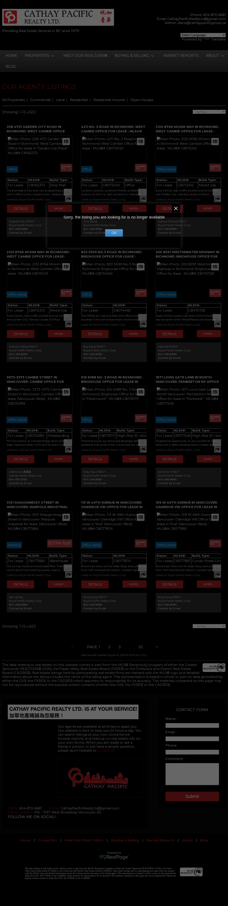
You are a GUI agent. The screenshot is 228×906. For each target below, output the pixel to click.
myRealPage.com (114, 857)
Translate (218, 39)
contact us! (106, 751)
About (212, 56)
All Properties (13, 100)
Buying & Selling (132, 56)
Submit (192, 796)
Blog (11, 66)
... (130, 647)
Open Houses (141, 100)
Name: (171, 719)
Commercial (40, 100)
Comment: (174, 759)
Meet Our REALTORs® (85, 56)
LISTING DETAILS (20, 209)
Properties (37, 56)
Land (60, 100)
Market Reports (180, 56)
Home (11, 56)
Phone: (171, 745)
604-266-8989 (18, 228)
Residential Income (109, 100)
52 (141, 647)
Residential (79, 100)
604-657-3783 (18, 479)
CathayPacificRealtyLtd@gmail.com (196, 19)
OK (114, 233)
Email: (170, 732)
